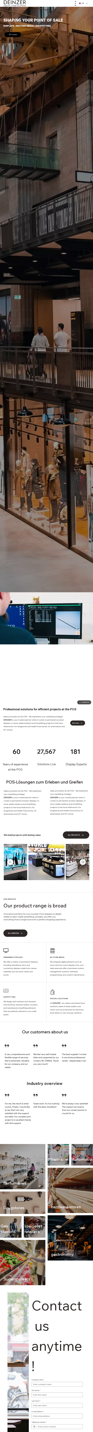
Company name (37, 1380)
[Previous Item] (10, 862)
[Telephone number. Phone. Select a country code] (35, 1426)
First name (36, 1390)
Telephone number (39, 1422)
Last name (36, 1401)
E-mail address (38, 1412)
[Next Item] (83, 862)
